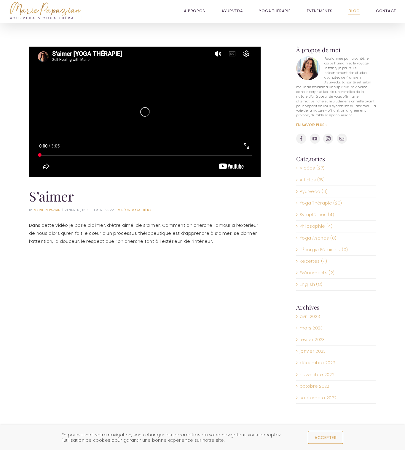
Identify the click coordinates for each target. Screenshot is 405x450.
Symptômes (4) (317, 214)
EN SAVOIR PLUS (310, 124)
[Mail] (342, 139)
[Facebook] (301, 139)
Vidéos (124, 210)
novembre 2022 (317, 375)
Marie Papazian (47, 210)
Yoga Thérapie (144, 210)
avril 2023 (310, 316)
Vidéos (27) (312, 168)
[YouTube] (315, 139)
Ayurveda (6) (314, 191)
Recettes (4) (313, 261)
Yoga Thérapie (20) (321, 203)
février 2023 (312, 340)
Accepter (326, 438)
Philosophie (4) (316, 226)
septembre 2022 (318, 398)
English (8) (311, 284)
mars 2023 (311, 328)
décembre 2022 (317, 363)
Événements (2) (317, 272)
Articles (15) (312, 180)
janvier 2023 (313, 351)
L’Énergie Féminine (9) (324, 249)
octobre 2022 (314, 386)
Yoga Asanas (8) (318, 238)
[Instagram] (328, 139)
